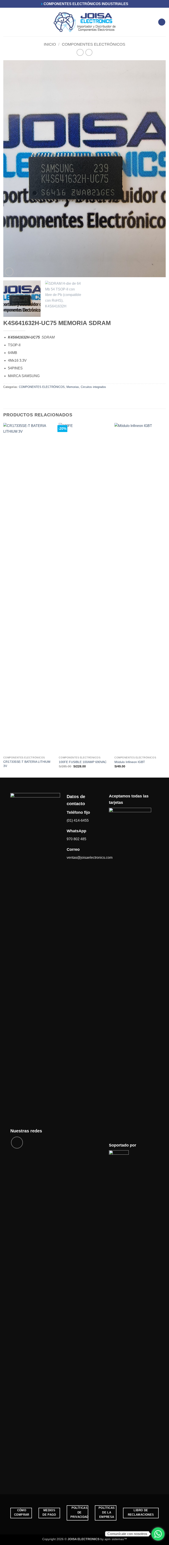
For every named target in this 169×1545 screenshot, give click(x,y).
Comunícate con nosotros (127, 1534)
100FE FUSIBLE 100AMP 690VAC (83, 762)
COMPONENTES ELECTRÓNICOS (93, 44)
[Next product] (80, 52)
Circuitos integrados (93, 387)
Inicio (50, 44)
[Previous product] (88, 52)
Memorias (72, 387)
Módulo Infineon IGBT (129, 762)
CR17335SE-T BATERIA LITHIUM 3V (26, 764)
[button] (6, 22)
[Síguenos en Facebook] (17, 1142)
